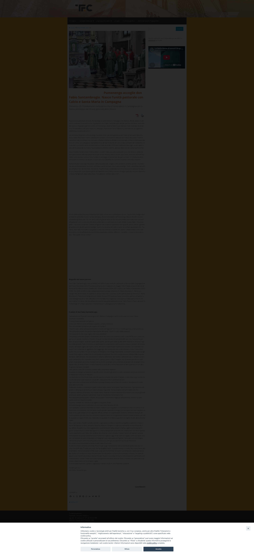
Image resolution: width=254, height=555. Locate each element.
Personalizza (95, 549)
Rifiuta (127, 549)
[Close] (248, 528)
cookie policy (152, 543)
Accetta (158, 549)
